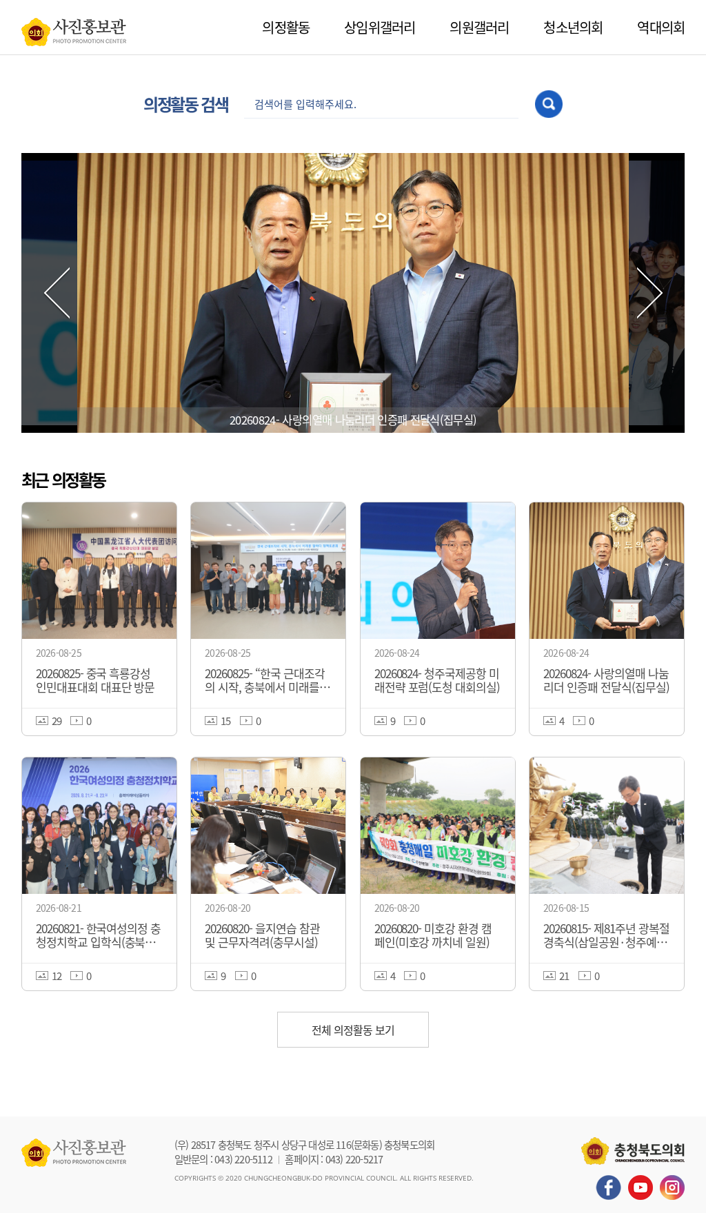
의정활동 (286, 27)
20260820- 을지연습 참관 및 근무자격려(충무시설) (353, 419)
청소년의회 (573, 27)
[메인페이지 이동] (73, 28)
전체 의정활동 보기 (353, 1029)
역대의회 (661, 27)
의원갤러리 (479, 27)
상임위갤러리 (379, 27)
